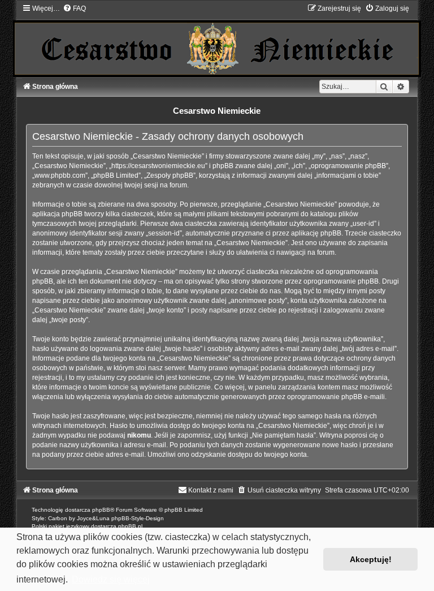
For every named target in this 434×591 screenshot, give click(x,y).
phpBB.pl (130, 526)
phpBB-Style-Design (137, 518)
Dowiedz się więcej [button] (111, 579)
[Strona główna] (217, 40)
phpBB (101, 510)
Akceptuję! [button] (371, 559)
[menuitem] (74, 8)
